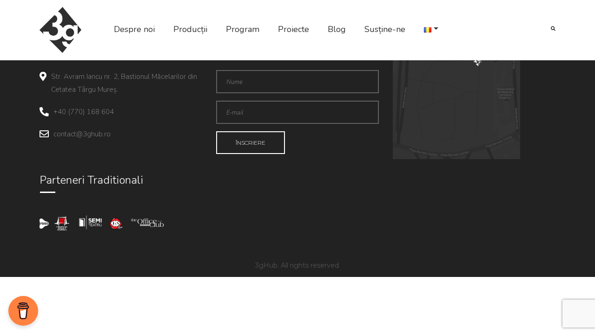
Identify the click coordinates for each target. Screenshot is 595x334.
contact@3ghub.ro (82, 134)
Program (242, 29)
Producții (190, 29)
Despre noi (134, 29)
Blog (337, 29)
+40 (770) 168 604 (83, 111)
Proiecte (293, 29)
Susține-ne (384, 29)
